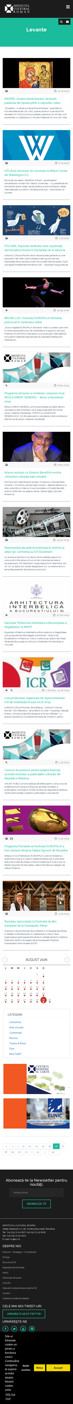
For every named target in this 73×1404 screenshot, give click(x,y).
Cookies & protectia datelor (16, 1298)
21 (26, 1152)
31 (37, 1152)
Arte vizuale (16, 1027)
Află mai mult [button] (10, 1396)
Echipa (6, 1257)
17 (63, 1146)
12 (30, 1146)
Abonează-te (36, 1203)
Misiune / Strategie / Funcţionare (19, 1252)
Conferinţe (15, 1032)
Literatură (15, 1022)
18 (6, 1152)
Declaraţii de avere (12, 1277)
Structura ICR (9, 1262)
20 (19, 1152)
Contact (6, 1293)
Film (11, 1048)
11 (23, 1146)
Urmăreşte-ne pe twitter (24, 1314)
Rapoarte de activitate (13, 1267)
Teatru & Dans (17, 1043)
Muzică (13, 1038)
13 (36, 1146)
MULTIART (15, 1054)
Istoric (5, 1272)
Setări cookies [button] (25, 1367)
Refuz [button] (39, 1367)
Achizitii (7, 1283)
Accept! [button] (58, 1367)
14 (43, 1146)
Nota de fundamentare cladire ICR (20, 1288)
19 (12, 1152)
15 (50, 1146)
